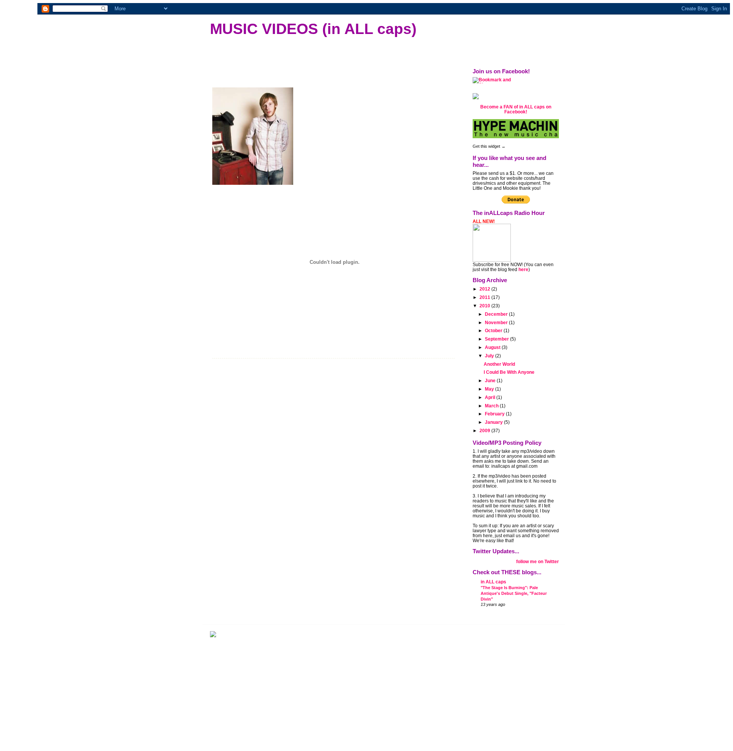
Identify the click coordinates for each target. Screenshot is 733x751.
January (494, 422)
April (490, 397)
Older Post (442, 549)
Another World (499, 364)
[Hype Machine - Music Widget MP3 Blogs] (516, 128)
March (492, 405)
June (491, 380)
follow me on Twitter (537, 561)
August (493, 347)
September (497, 338)
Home (334, 549)
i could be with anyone (296, 351)
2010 (485, 305)
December (497, 314)
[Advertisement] (267, 695)
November (497, 322)
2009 (485, 430)
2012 (485, 288)
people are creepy (380, 351)
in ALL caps (493, 581)
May (490, 388)
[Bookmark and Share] (516, 80)
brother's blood (248, 351)
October (494, 330)
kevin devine (341, 351)
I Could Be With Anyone (509, 372)
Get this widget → (489, 146)
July (490, 355)
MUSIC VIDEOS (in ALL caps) (313, 28)
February (495, 413)
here (523, 269)
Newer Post (225, 549)
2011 (485, 297)
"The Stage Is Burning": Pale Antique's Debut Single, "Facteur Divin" (514, 593)
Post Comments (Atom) (270, 563)
